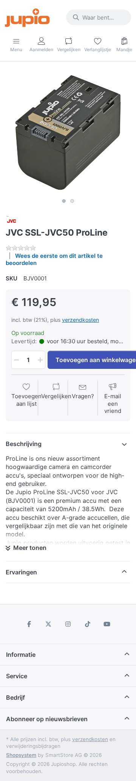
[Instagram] (68, 624)
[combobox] (98, 17)
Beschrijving (24, 444)
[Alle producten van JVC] (12, 220)
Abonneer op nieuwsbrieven (47, 719)
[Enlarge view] (68, 132)
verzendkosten (80, 320)
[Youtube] (107, 624)
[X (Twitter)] (48, 624)
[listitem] (68, 132)
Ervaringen (21, 572)
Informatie (21, 654)
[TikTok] (87, 624)
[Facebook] (29, 624)
